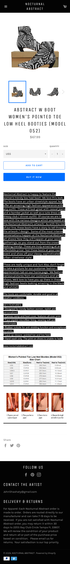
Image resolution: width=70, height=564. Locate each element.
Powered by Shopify (46, 553)
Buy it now (34, 177)
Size (5, 146)
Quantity (54, 146)
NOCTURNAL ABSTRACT (35, 6)
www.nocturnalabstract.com (18, 346)
